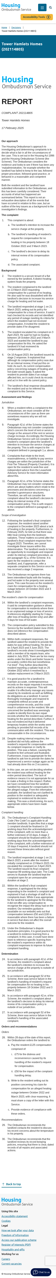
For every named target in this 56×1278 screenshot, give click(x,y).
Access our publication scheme (19, 1240)
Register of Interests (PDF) (16, 1244)
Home (4, 27)
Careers (6, 1259)
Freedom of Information (15, 1235)
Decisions (16, 27)
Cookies (6, 1221)
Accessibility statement (15, 1216)
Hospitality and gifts (13, 1249)
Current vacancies (12, 1263)
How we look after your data (18, 1230)
